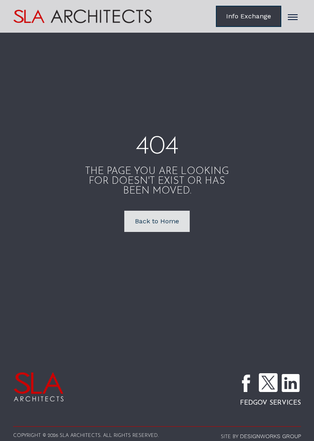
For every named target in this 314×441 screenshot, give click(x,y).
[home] (95, 16)
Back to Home (157, 221)
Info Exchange (248, 16)
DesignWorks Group (270, 436)
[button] (292, 16)
